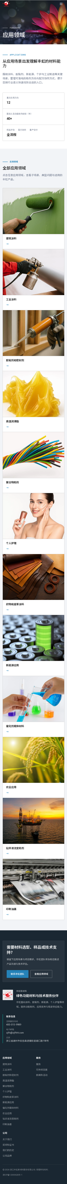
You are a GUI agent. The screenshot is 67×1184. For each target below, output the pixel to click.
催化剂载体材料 (11, 1108)
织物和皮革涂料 (11, 1097)
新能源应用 (8, 1102)
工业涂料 (7, 1069)
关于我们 (7, 1139)
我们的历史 (8, 1150)
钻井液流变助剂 (11, 1118)
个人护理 (7, 1091)
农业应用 (7, 1113)
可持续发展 (41, 1069)
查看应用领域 (41, 974)
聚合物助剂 (8, 1086)
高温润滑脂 (8, 1080)
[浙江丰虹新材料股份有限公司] (7, 4)
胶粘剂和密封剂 (11, 1075)
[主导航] (61, 4)
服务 (38, 1064)
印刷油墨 (7, 1124)
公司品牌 (7, 1155)
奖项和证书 (8, 1145)
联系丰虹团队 (17, 974)
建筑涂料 (7, 1064)
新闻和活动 (41, 1075)
